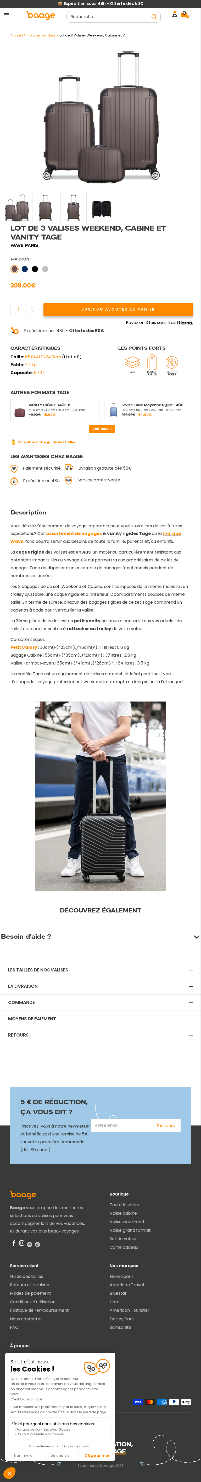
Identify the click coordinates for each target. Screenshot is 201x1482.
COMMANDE (21, 1002)
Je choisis (60, 1455)
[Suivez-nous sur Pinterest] (29, 1244)
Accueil (16, 35)
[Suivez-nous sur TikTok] (37, 1244)
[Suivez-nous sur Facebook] (13, 1244)
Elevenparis (121, 1276)
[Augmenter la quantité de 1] (32, 307)
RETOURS (18, 1035)
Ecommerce (88, 1465)
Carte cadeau (124, 1247)
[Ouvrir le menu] (6, 15)
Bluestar (118, 1293)
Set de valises (123, 1239)
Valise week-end (127, 1222)
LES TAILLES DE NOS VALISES (38, 970)
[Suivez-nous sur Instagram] (21, 1244)
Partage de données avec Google (43, 1429)
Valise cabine (123, 1213)
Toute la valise (124, 1205)
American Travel (127, 1285)
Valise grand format (130, 1230)
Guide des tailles (26, 1276)
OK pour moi (97, 1455)
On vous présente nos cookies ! (40, 1434)
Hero (115, 1302)
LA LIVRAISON (23, 986)
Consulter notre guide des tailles (47, 442)
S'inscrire (166, 1126)
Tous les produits (41, 35)
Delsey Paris (122, 1319)
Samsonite (120, 1327)
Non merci (23, 1455)
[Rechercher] (154, 16)
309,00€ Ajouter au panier (118, 309)
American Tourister (129, 1310)
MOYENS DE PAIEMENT (32, 1019)
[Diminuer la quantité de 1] (32, 310)
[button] (9, 1473)
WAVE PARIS (24, 245)
